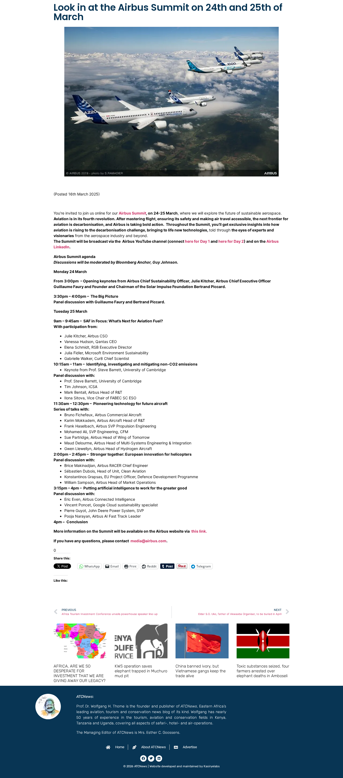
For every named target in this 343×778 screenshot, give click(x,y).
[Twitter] (151, 758)
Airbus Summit (132, 213)
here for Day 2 (231, 241)
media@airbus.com (148, 541)
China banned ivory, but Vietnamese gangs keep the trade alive (201, 671)
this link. (199, 531)
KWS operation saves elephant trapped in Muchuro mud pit (141, 671)
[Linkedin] (159, 758)
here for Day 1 (197, 241)
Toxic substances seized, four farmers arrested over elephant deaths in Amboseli (263, 671)
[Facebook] (143, 758)
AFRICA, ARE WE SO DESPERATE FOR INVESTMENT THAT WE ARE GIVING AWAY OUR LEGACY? (80, 673)
